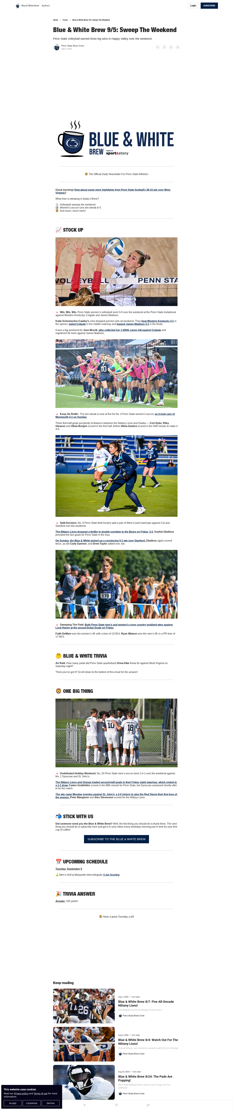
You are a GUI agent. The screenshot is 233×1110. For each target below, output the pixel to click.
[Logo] (17, 5)
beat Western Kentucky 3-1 (157, 321)
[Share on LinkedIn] (177, 47)
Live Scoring (112, 874)
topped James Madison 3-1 (133, 324)
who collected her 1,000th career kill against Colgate (130, 330)
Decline (51, 1103)
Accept (12, 1103)
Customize (31, 1103)
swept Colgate (77, 324)
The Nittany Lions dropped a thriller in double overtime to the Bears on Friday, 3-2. (104, 531)
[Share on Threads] (171, 47)
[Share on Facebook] (157, 47)
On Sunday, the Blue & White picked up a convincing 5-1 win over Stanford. (100, 540)
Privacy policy (21, 1093)
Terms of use (40, 1093)
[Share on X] (164, 47)
